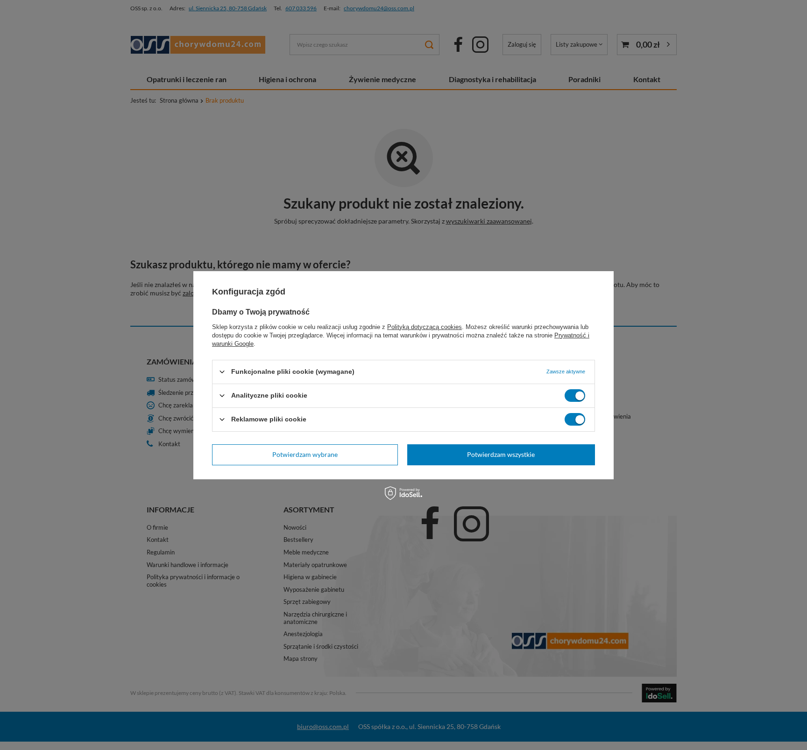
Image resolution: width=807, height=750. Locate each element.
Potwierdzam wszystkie (501, 454)
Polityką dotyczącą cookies (424, 326)
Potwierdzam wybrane (305, 454)
